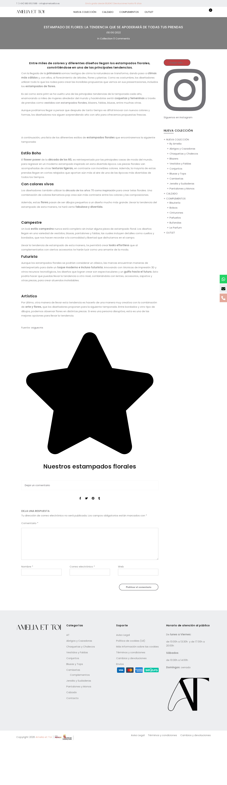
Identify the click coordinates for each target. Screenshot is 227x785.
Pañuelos (175, 217)
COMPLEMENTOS (129, 12)
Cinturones (176, 212)
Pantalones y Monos (182, 188)
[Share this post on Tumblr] (99, 495)
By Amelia (175, 143)
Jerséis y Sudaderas (182, 183)
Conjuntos (176, 168)
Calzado (71, 692)
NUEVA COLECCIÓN (84, 12)
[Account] (197, 11)
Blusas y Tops (178, 173)
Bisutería (175, 202)
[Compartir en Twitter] (86, 495)
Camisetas (176, 178)
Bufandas (175, 222)
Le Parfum (176, 227)
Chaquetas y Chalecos (184, 153)
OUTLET (149, 12)
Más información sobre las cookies (137, 646)
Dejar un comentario (37, 485)
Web (121, 566)
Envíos (120, 664)
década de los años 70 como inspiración (90, 190)
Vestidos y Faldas (180, 163)
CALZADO (108, 12)
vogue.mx (37, 327)
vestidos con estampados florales (65, 102)
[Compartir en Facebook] (80, 495)
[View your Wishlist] (203, 11)
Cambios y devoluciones (131, 658)
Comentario (29, 523)
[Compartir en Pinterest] (93, 495)
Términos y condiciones (130, 652)
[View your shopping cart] (208, 11)
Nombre (27, 566)
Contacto (72, 698)
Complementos (80, 675)
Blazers (174, 158)
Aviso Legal (123, 635)
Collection (106, 38)
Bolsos (173, 207)
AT (67, 635)
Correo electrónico (82, 566)
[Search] (192, 11)
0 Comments (121, 38)
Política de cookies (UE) (130, 640)
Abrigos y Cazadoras (182, 148)
